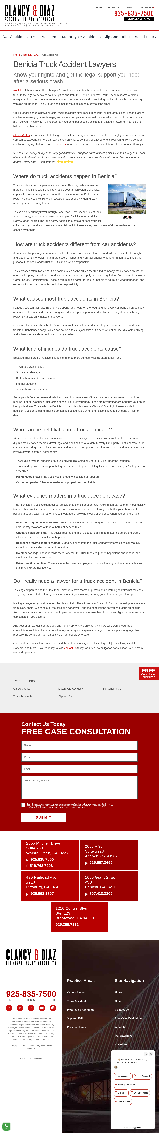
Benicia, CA (30, 54)
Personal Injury (143, 37)
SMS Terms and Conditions (76, 807)
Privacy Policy (59, 807)
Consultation (148, 673)
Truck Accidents (45, 37)
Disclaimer (38, 1058)
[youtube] (42, 1008)
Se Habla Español (139, 19)
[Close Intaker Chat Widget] (151, 1054)
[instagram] (53, 1008)
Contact (129, 7)
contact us (60, 144)
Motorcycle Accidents (81, 37)
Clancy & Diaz (21, 135)
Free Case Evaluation (128, 1018)
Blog (118, 1001)
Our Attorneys (123, 1035)
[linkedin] (31, 1008)
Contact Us (122, 1009)
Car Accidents (15, 37)
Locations (146, 7)
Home (99, 7)
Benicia (17, 90)
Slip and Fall (114, 37)
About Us (113, 7)
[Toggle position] (146, 1054)
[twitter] (20, 1008)
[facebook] (9, 1008)
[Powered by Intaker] (138, 1128)
